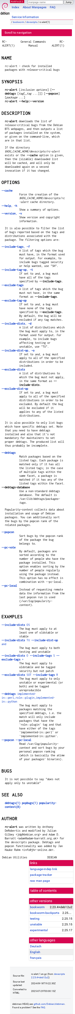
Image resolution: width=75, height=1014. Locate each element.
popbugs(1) (30, 803)
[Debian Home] (5, 8)
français (35, 958)
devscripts (31, 22)
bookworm (18, 22)
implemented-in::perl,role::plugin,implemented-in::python (28, 697)
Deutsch (35, 946)
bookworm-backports (44, 913)
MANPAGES (17, 1)
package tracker (41, 875)
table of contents (43, 891)
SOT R (30, 674)
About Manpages (34, 7)
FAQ (52, 7)
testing (34, 918)
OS (16, 624)
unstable (36, 924)
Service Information (25, 17)
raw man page (40, 881)
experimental (39, 930)
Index (15, 7)
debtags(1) (13, 803)
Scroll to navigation (18, 32)
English (35, 952)
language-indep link (43, 869)
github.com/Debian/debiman (49, 1004)
